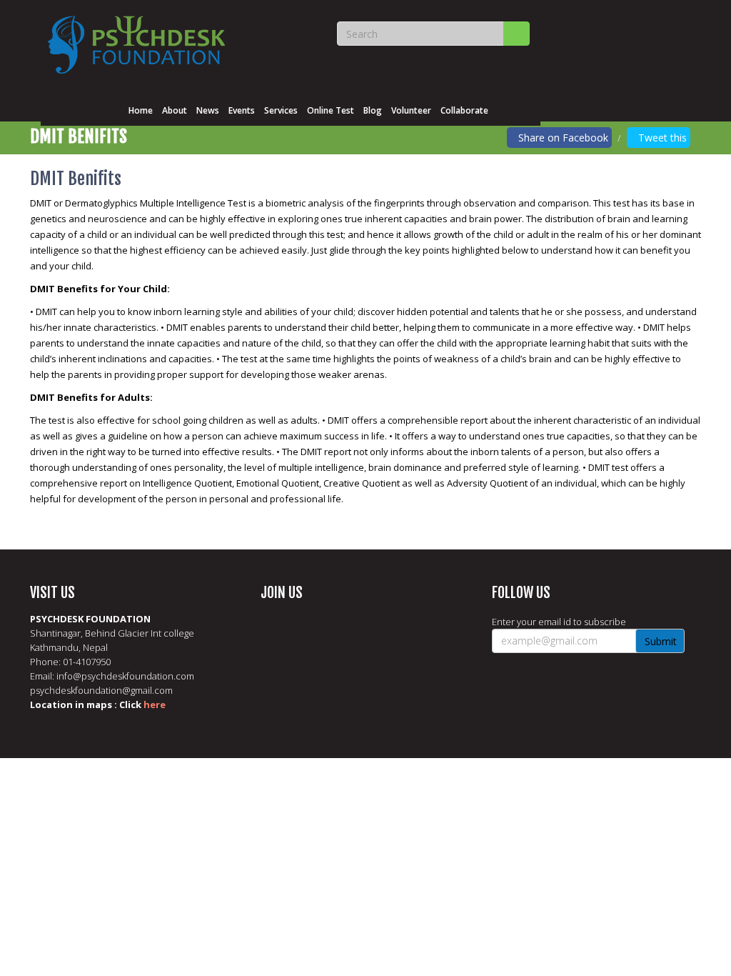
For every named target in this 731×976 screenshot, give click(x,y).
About (174, 110)
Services (281, 110)
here (154, 704)
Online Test (330, 110)
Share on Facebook (563, 137)
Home (140, 110)
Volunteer (411, 110)
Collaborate (464, 110)
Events (241, 110)
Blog (372, 110)
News (207, 110)
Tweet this (662, 137)
